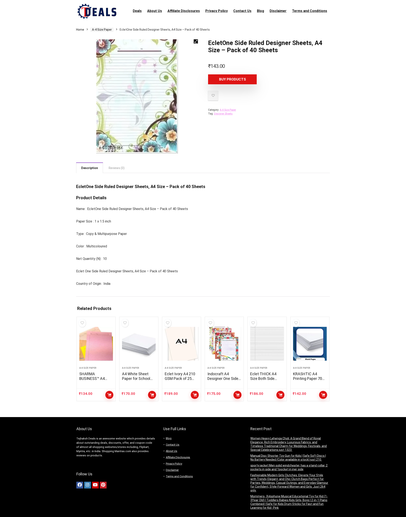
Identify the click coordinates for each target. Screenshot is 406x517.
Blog (260, 11)
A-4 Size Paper (102, 29)
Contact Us (242, 11)
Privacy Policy (216, 11)
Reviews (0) (117, 168)
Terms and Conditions (309, 11)
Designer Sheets (223, 113)
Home (80, 29)
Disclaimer (278, 11)
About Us (154, 11)
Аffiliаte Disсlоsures (183, 11)
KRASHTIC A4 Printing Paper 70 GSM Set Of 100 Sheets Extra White (309, 381)
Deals (137, 11)
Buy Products (232, 79)
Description (89, 168)
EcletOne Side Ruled (95, 186)
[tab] (89, 167)
